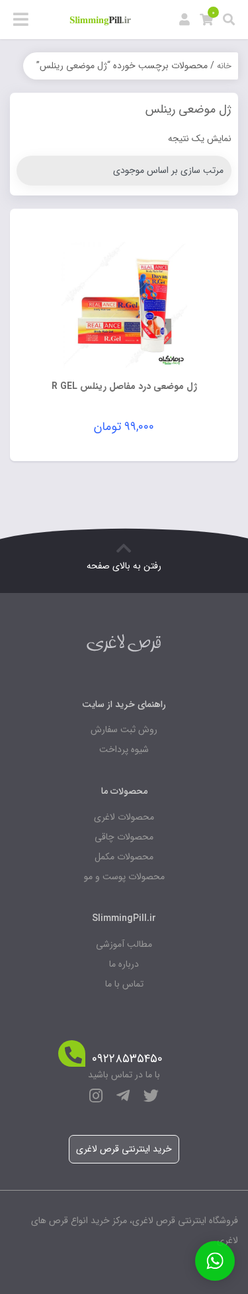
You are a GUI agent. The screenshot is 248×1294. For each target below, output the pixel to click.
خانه (224, 66)
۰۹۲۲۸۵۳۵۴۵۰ (127, 1059)
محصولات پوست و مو (124, 876)
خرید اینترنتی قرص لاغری (124, 1149)
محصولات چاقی (124, 837)
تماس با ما (124, 984)
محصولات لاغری (124, 817)
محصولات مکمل (124, 856)
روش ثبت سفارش (124, 729)
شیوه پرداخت (124, 749)
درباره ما (124, 964)
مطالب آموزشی (124, 944)
